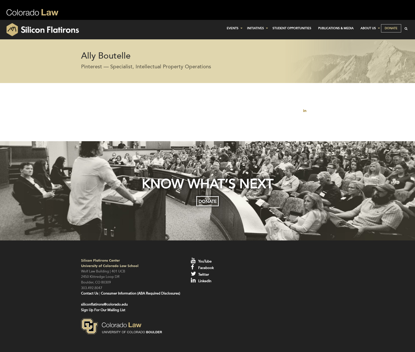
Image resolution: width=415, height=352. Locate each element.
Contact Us (89, 293)
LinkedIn (204, 281)
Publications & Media (336, 28)
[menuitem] (233, 28)
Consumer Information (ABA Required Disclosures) (140, 293)
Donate (391, 28)
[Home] (69, 29)
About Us (368, 28)
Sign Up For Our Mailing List (103, 310)
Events (232, 28)
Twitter (203, 274)
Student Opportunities (292, 28)
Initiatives (255, 28)
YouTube (204, 261)
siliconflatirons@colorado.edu (104, 304)
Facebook (205, 268)
